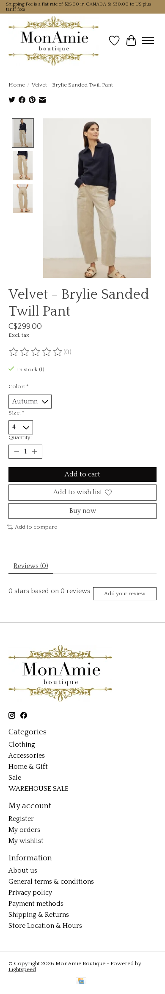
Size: (16, 413)
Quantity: (20, 437)
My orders (24, 830)
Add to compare (36, 527)
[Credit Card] (81, 981)
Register (21, 819)
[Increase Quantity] (34, 451)
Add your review (124, 593)
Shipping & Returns (38, 914)
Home (16, 85)
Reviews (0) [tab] (31, 566)
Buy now (82, 511)
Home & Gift (28, 766)
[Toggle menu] (148, 40)
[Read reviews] (35, 352)
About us (22, 870)
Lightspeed (22, 969)
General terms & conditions (51, 881)
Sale (14, 777)
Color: (18, 386)
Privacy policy (30, 892)
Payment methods (35, 903)
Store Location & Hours (45, 926)
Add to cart (82, 474)
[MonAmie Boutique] (53, 40)
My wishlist (26, 841)
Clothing (21, 744)
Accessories (26, 755)
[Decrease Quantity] (16, 451)
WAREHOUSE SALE (38, 788)
